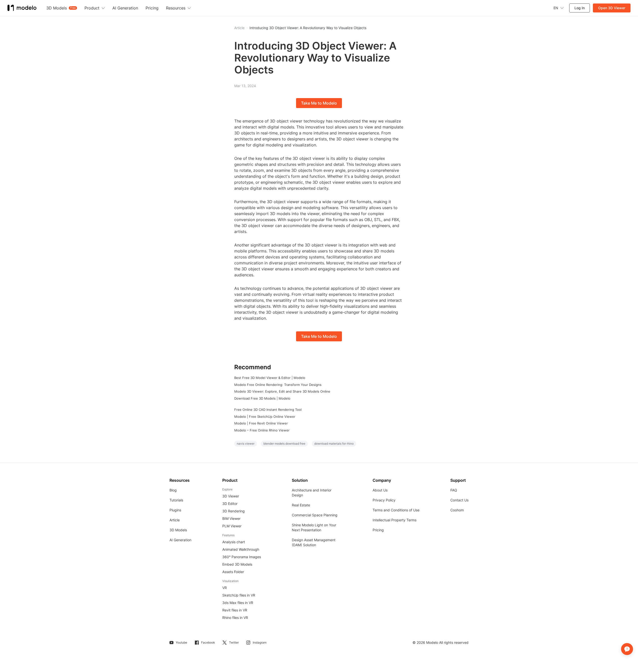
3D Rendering (233, 511)
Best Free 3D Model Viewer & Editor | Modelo (269, 378)
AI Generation (180, 540)
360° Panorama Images (241, 557)
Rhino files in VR (235, 617)
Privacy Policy (384, 500)
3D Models (178, 530)
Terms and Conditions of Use (396, 510)
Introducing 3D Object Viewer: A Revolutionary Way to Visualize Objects (307, 28)
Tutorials (176, 500)
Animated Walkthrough (240, 549)
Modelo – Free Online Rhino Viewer (262, 430)
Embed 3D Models (237, 564)
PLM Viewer (231, 526)
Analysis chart (233, 542)
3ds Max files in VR (237, 602)
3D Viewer (230, 496)
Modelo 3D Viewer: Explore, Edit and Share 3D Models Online (282, 391)
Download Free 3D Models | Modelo (262, 398)
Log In (579, 8)
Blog (173, 490)
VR (224, 588)
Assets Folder (233, 572)
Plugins (175, 510)
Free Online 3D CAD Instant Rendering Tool (268, 410)
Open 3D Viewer (611, 8)
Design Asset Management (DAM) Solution (313, 542)
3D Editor (230, 503)
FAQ (453, 490)
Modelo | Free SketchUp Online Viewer (264, 417)
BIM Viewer (231, 518)
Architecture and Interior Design (311, 492)
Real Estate (301, 505)
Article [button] (239, 28)
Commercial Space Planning (314, 515)
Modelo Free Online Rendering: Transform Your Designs (277, 385)
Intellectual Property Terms (394, 520)
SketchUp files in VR (238, 595)
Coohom (457, 510)
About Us (380, 490)
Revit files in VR (234, 610)
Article (174, 520)
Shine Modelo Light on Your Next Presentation (314, 527)
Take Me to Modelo (319, 103)
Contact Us (459, 500)
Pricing (378, 530)
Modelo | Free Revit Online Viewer (261, 423)
